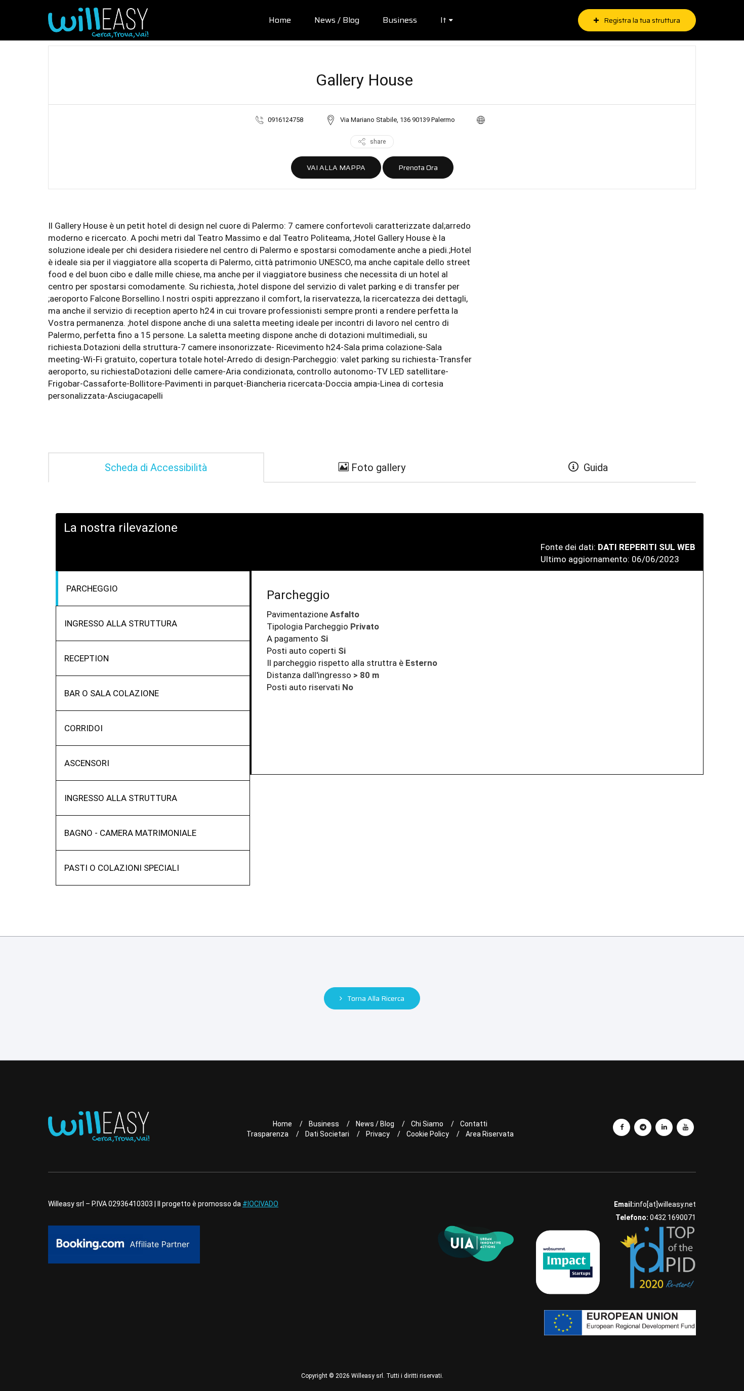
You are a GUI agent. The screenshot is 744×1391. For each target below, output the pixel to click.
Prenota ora (418, 167)
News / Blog (336, 20)
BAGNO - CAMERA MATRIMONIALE (130, 833)
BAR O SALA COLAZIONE (111, 693)
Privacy (378, 1134)
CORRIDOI (83, 728)
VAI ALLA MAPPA (336, 167)
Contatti (473, 1124)
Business (400, 20)
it (443, 20)
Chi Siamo (427, 1124)
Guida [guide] (593, 467)
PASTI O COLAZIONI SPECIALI (121, 868)
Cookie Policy (427, 1134)
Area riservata (490, 1134)
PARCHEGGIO (92, 588)
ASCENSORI (86, 763)
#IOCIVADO (260, 1204)
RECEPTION (86, 658)
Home (280, 20)
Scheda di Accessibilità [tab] (156, 467)
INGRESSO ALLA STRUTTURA (120, 623)
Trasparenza (267, 1134)
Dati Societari (327, 1134)
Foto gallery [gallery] (377, 467)
